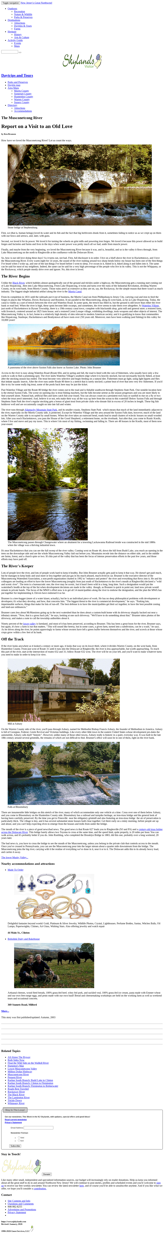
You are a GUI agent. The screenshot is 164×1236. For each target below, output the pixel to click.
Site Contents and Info (19, 1201)
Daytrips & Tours (23, 25)
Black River (18, 282)
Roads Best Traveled (18, 1089)
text (22, 1141)
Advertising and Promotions (22, 1209)
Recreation (19, 11)
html (22, 1138)
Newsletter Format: (19, 1133)
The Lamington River (19, 1097)
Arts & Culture (21, 37)
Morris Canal (75, 291)
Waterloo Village (150, 305)
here (81, 1185)
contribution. (40, 1188)
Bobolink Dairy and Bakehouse (24, 939)
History (18, 34)
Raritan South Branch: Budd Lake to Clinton (30, 1080)
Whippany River (16, 1103)
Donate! (46, 1174)
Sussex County (21, 102)
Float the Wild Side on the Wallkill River (28, 1063)
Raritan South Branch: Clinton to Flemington (30, 1083)
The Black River (16, 1094)
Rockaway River (16, 1091)
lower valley (29, 623)
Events (17, 43)
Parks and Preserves (18, 82)
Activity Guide (15, 40)
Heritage (12, 31)
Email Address (17, 1128)
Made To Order (15, 869)
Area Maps (13, 88)
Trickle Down (15, 1100)
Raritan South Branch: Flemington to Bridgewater (33, 1086)
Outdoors (12, 8)
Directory (12, 105)
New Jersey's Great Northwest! (36, 2)
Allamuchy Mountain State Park (41, 409)
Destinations (14, 20)
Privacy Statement (13, 1122)
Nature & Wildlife (23, 14)
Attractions (19, 23)
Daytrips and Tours (17, 75)
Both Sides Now (16, 1060)
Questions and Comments (21, 1203)
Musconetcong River (18, 1074)
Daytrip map (14, 85)
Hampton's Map (16, 1065)
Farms (17, 28)
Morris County (21, 90)
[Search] (20, 52)
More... (5, 1011)
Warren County (22, 99)
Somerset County (23, 93)
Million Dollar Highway (20, 1071)
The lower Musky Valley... (14, 857)
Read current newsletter (16, 1120)
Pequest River (15, 1077)
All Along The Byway (19, 1057)
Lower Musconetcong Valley (22, 1068)
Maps (17, 46)
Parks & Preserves (23, 17)
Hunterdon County (23, 96)
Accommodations (23, 111)
